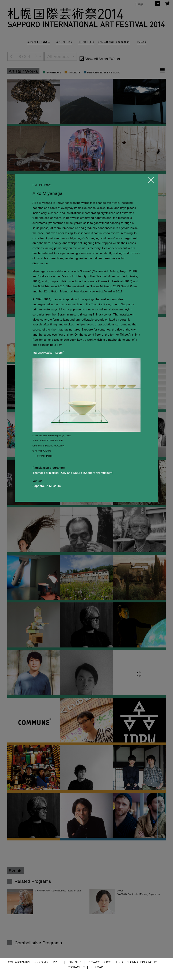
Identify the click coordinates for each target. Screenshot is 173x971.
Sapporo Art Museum (46, 486)
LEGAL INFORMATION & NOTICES (138, 962)
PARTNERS (75, 962)
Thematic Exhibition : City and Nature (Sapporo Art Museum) (72, 472)
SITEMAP (97, 967)
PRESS (57, 962)
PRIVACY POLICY (99, 962)
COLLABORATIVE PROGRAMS (28, 962)
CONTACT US (76, 967)
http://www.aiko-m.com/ (48, 352)
